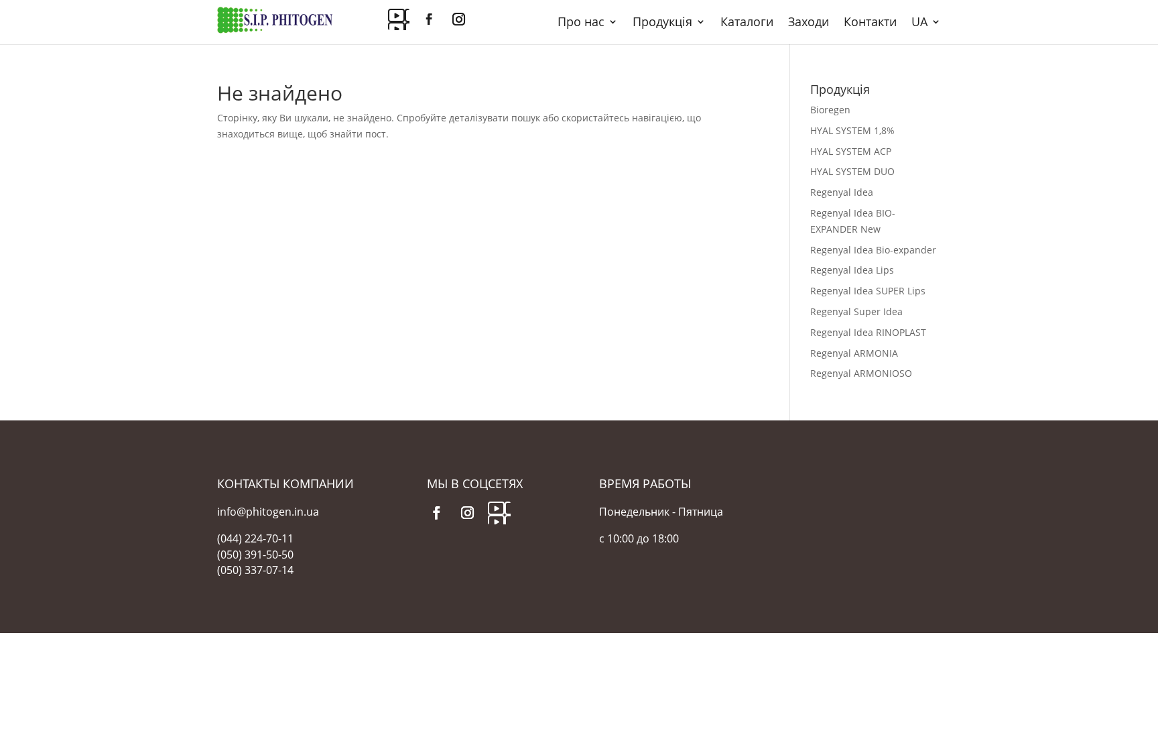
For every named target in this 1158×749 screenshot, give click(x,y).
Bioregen (830, 109)
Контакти (870, 23)
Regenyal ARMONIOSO (861, 373)
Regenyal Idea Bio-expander (873, 249)
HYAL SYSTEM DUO (852, 171)
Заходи (808, 23)
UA (919, 23)
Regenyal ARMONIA (854, 353)
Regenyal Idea (841, 192)
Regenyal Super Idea (856, 311)
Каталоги (746, 23)
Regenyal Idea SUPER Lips (867, 290)
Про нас (581, 23)
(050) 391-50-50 (255, 554)
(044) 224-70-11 (255, 538)
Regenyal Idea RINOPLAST (868, 332)
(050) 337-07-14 (255, 570)
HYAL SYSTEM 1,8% (852, 130)
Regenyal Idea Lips (852, 270)
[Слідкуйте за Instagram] (458, 19)
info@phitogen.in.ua (268, 511)
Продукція (662, 23)
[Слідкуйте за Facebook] (428, 19)
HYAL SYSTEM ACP (850, 151)
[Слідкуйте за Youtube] (398, 19)
